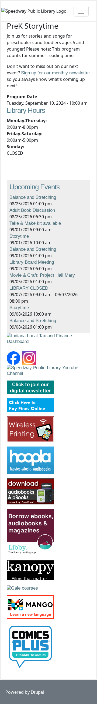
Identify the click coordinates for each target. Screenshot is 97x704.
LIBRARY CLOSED (28, 288)
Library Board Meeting (31, 262)
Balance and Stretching (32, 197)
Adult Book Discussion (32, 210)
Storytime (19, 236)
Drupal (37, 692)
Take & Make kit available (35, 223)
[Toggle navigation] (81, 11)
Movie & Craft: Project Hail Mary (42, 275)
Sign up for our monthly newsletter (55, 72)
